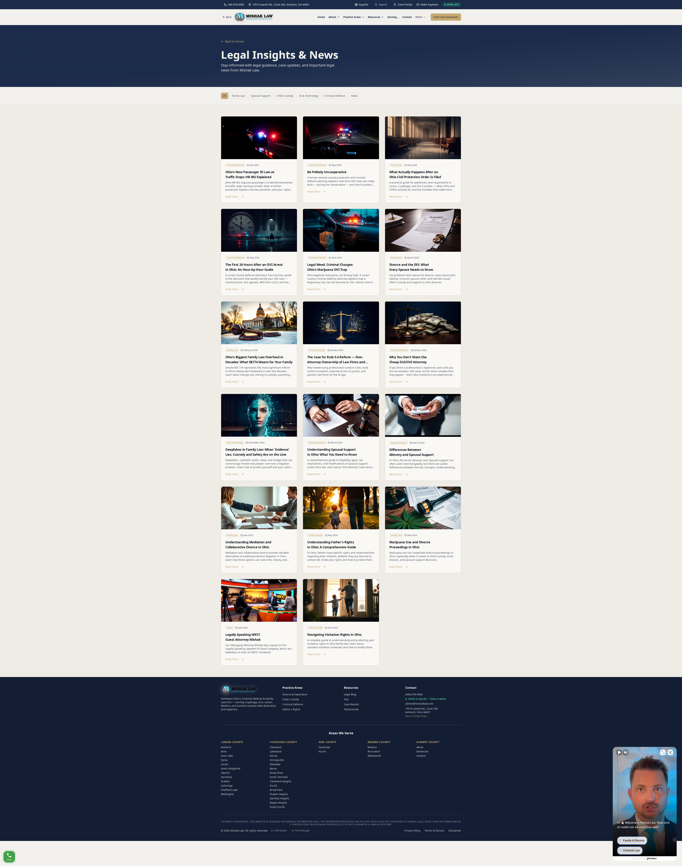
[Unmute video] (619, 752)
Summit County (428, 742)
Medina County (379, 742)
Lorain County (232, 742)
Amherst (226, 747)
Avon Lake (227, 755)
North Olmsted (279, 777)
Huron (322, 751)
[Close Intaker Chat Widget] (670, 752)
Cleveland (276, 747)
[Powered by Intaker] (651, 858)
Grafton (225, 781)
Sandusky (324, 747)
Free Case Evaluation (446, 17)
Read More (231, 196)
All (224, 95)
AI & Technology (308, 95)
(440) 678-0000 (414, 694)
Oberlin (225, 772)
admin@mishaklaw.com (419, 703)
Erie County (328, 742)
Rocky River (276, 772)
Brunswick (374, 751)
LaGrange (226, 785)
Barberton (422, 751)
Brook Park (276, 790)
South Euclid (277, 807)
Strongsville (277, 760)
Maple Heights (278, 802)
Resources (374, 17)
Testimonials (351, 709)
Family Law (238, 95)
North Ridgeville (230, 768)
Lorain (224, 764)
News (354, 95)
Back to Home (234, 41)
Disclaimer (454, 830)
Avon (224, 751)
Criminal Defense (334, 95)
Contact (407, 17)
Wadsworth (374, 755)
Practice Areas (352, 17)
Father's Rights (291, 709)
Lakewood (276, 751)
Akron (419, 747)
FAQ (346, 699)
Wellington (227, 794)
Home (321, 17)
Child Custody (285, 95)
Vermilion (226, 777)
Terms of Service (434, 830)
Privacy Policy (412, 830)
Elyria (224, 760)
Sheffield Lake (229, 790)
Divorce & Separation (294, 694)
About (332, 17)
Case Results (351, 704)
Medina (372, 747)
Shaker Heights (279, 794)
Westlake (275, 764)
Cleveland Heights (280, 781)
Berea (273, 768)
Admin (419, 17)
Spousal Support (261, 95)
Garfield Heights (279, 798)
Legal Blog (350, 694)
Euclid (273, 785)
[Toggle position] (663, 752)
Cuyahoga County (283, 742)
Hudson (421, 755)
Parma (273, 755)
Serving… (393, 17)
